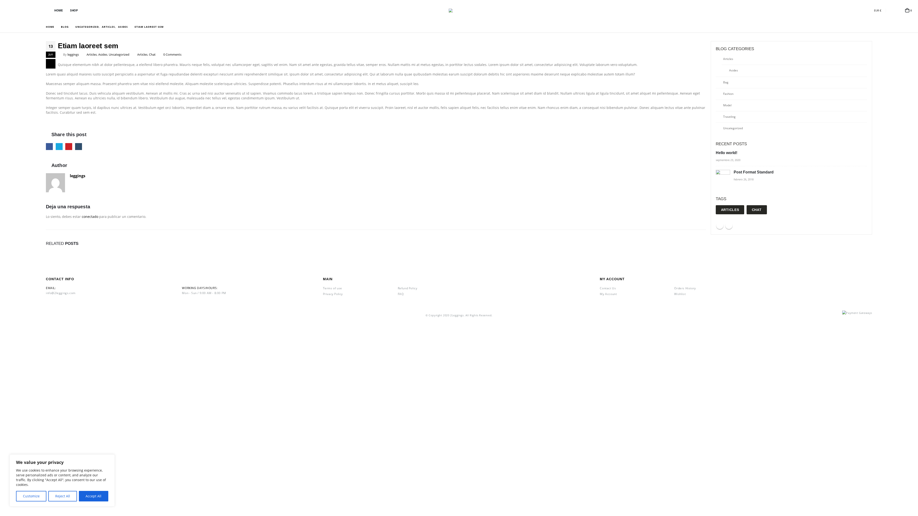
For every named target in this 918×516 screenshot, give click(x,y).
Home (58, 10)
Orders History (685, 288)
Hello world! (726, 153)
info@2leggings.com (61, 293)
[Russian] (869, 10)
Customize (31, 496)
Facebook (49, 146)
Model (727, 105)
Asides (102, 55)
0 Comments (172, 55)
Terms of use (332, 288)
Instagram (728, 225)
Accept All (93, 496)
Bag (725, 82)
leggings (73, 55)
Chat (152, 55)
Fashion (728, 94)
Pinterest (68, 146)
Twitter (59, 146)
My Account (608, 294)
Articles (92, 55)
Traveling (729, 117)
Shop (74, 10)
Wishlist (680, 294)
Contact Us (608, 288)
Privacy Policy (333, 294)
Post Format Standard (754, 172)
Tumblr (78, 146)
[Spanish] (853, 10)
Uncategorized (119, 55)
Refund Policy (407, 288)
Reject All (62, 496)
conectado (90, 216)
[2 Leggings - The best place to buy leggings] (459, 10)
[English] (861, 10)
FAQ (401, 294)
